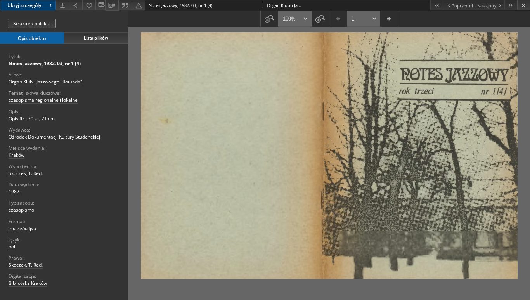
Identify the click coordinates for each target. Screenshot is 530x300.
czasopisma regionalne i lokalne (43, 100)
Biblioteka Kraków (28, 283)
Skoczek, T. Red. (26, 173)
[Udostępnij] (75, 5)
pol (12, 246)
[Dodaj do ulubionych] (89, 5)
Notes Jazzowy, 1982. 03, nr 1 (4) (45, 63)
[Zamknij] (523, 5)
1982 (14, 191)
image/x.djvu (22, 228)
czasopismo (21, 209)
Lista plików (96, 38)
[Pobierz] (62, 5)
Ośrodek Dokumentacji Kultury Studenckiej (54, 137)
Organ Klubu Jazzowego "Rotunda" (45, 81)
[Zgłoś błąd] (138, 5)
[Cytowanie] (125, 5)
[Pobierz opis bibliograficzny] (111, 5)
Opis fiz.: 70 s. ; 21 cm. (32, 118)
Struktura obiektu (31, 23)
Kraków (16, 155)
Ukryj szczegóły (24, 5)
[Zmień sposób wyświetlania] (100, 5)
